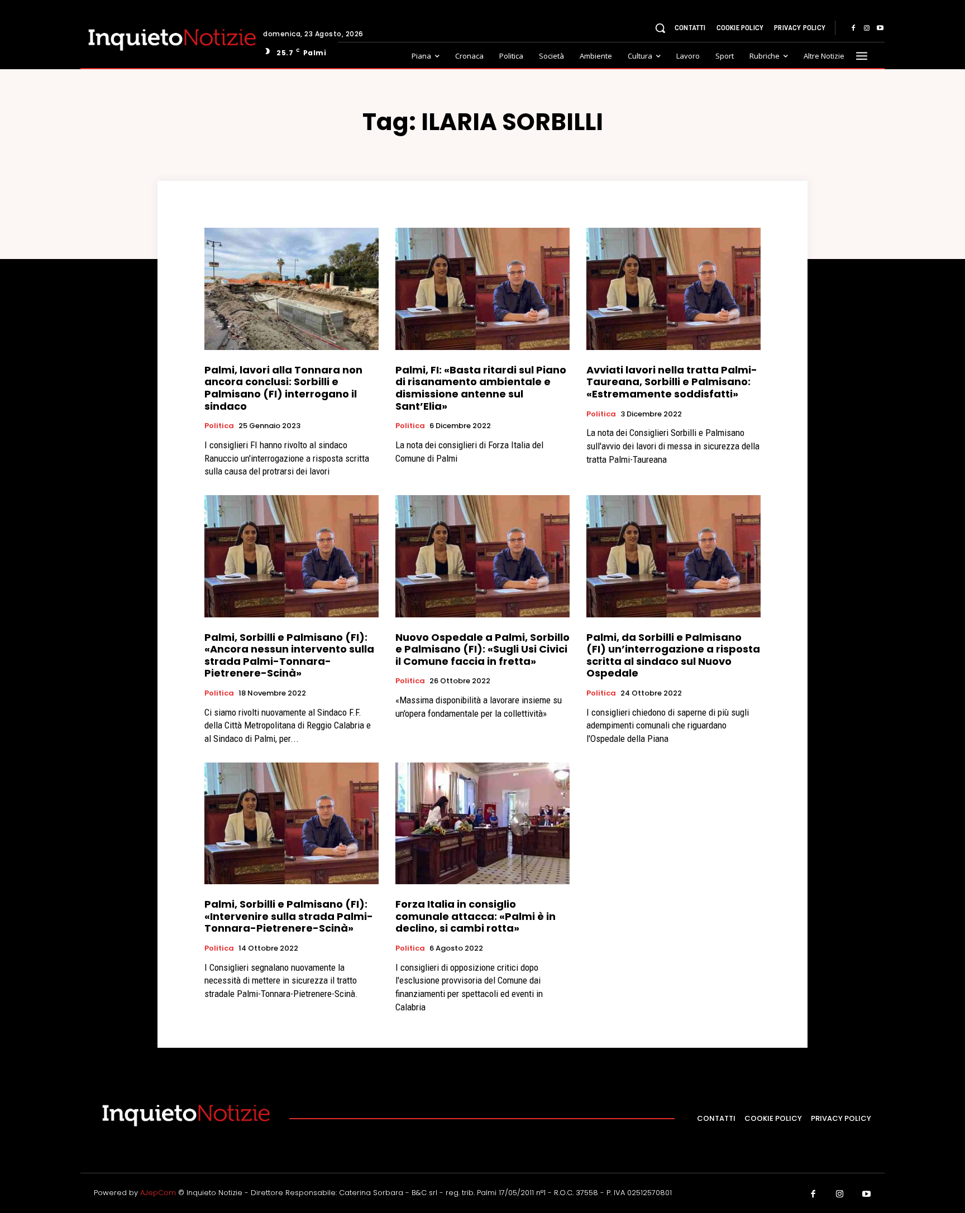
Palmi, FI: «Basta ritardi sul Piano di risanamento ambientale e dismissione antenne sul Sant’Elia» (480, 388)
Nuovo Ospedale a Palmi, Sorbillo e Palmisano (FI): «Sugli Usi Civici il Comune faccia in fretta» (482, 649)
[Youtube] (880, 28)
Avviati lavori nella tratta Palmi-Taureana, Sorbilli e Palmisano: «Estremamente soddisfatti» (671, 382)
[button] (660, 28)
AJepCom (158, 1192)
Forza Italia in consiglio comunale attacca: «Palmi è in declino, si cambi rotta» (475, 916)
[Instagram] (866, 28)
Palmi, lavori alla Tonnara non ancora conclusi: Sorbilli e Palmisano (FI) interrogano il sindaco (283, 388)
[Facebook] (853, 28)
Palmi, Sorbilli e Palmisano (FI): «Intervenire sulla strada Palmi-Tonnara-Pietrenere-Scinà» (288, 916)
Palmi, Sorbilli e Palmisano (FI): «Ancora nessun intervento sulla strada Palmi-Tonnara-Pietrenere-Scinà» (289, 655)
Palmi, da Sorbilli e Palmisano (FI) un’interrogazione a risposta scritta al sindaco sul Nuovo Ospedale (673, 655)
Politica (219, 425)
